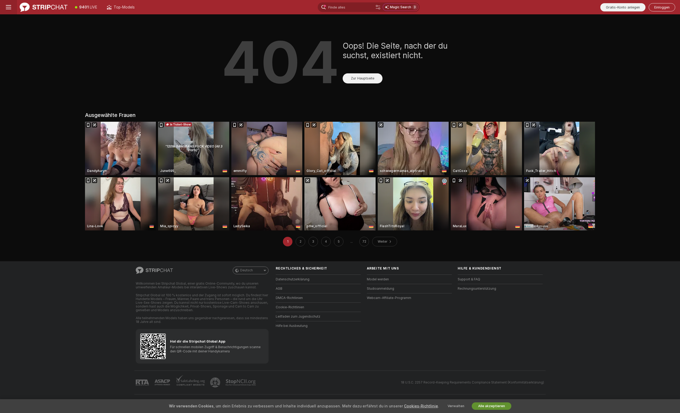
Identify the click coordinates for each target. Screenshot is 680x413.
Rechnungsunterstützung (477, 288)
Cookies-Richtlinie (421, 406)
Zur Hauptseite (362, 78)
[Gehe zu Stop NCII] (241, 382)
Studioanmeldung (380, 288)
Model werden (378, 279)
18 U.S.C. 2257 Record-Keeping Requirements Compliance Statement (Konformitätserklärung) (472, 382)
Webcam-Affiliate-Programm (389, 298)
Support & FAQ (469, 279)
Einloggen (662, 7)
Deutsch (246, 270)
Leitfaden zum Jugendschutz (298, 316)
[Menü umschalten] (8, 7)
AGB (279, 288)
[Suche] (378, 7)
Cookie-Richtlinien (290, 307)
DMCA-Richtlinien (289, 298)
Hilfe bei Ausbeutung (292, 326)
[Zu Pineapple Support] (215, 382)
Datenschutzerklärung (292, 279)
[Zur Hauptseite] (43, 7)
